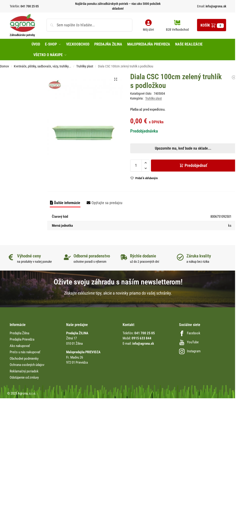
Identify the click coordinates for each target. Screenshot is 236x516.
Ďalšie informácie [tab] (67, 203)
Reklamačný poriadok (24, 371)
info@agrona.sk (215, 6)
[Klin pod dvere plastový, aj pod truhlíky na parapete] (233, 77)
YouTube (193, 342)
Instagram (194, 351)
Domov (4, 66)
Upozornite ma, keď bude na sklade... (72, 272)
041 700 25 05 (30, 6)
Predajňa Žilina (19, 333)
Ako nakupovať (20, 346)
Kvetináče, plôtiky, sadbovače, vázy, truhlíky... (42, 66)
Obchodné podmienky (24, 358)
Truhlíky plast (84, 66)
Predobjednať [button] (74, 283)
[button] (211, 25)
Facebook (193, 333)
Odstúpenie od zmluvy (24, 377)
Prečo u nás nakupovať (25, 352)
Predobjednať (196, 165)
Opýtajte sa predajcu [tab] (106, 203)
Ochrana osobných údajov (27, 365)
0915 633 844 (141, 338)
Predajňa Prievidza (22, 339)
